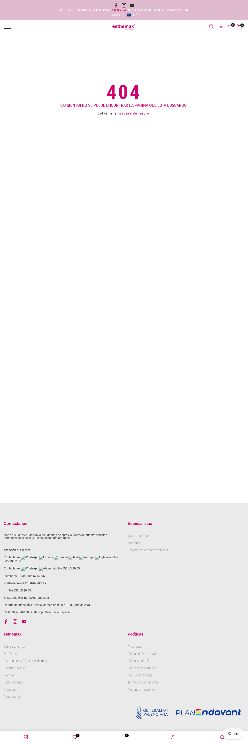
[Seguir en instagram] (124, 5)
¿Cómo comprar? (139, 536)
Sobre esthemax (14, 646)
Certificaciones (13, 682)
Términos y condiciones (143, 682)
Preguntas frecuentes (141, 689)
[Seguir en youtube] (132, 5)
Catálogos (10, 689)
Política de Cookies (140, 675)
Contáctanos (12, 696)
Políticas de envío (139, 661)
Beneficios (10, 654)
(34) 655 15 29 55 (68, 568)
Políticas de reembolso (142, 668)
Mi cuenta (134, 543)
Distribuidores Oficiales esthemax (25, 661)
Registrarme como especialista (148, 550)
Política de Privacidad (142, 654)
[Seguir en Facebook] (116, 5)
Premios (9, 675)
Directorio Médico (15, 668)
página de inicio (134, 113)
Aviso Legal (135, 646)
